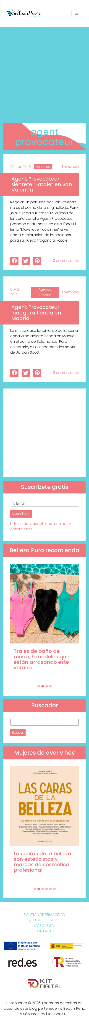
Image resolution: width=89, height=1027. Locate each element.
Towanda (70, 166)
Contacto (44, 931)
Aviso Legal (44, 925)
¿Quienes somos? (44, 920)
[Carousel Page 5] (50, 889)
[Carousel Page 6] (54, 889)
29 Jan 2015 (20, 166)
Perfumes (43, 166)
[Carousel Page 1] (38, 686)
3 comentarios (66, 260)
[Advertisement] (44, 73)
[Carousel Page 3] (46, 686)
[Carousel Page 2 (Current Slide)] (42, 686)
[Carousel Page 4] (50, 686)
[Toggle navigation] (76, 13)
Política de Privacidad (44, 914)
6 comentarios (66, 372)
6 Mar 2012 (15, 292)
